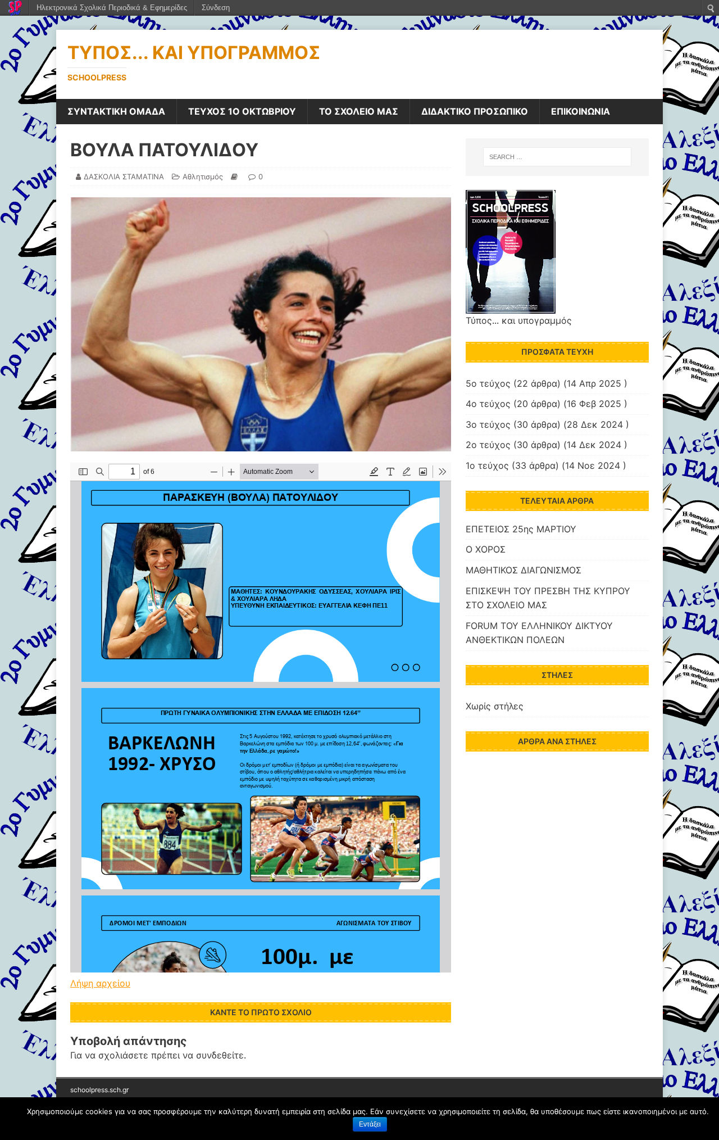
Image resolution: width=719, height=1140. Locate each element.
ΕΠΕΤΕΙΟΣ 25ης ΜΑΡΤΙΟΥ (521, 529)
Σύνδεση (216, 7)
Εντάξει (370, 1124)
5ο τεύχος (488, 383)
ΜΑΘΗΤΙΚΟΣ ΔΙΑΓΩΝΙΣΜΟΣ (523, 570)
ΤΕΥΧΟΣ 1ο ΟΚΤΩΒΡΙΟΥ (242, 111)
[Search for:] (557, 156)
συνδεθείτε (220, 1055)
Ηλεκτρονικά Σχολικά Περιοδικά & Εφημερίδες (112, 7)
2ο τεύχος (488, 444)
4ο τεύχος (488, 403)
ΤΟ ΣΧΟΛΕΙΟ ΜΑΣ (358, 111)
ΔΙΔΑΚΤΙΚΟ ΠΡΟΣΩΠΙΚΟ (474, 111)
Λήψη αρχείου (100, 983)
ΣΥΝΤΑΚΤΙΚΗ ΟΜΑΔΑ (116, 111)
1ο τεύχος (487, 465)
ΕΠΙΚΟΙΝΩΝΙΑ (580, 111)
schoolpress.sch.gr (99, 1089)
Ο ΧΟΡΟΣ (486, 549)
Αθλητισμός (203, 176)
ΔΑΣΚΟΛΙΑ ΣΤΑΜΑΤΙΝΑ (124, 176)
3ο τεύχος (488, 424)
